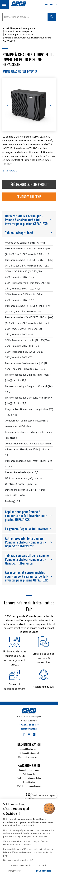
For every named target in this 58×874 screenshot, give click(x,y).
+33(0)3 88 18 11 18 (30, 724)
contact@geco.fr (29, 728)
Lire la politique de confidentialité (18, 860)
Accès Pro (50, 4)
